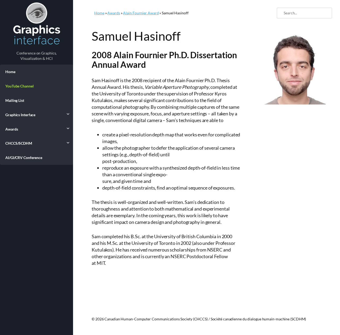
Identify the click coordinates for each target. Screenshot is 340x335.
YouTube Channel (19, 86)
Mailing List (14, 100)
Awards (11, 129)
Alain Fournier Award (141, 13)
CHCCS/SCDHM (18, 143)
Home (10, 71)
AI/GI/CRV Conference (23, 157)
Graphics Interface (20, 114)
